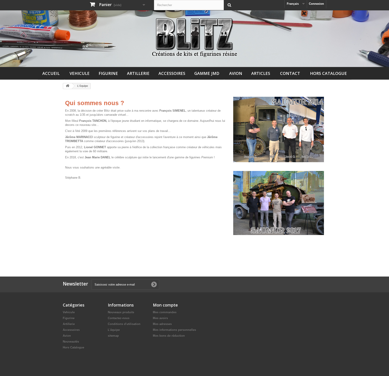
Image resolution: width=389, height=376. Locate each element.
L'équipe (114, 330)
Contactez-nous (118, 318)
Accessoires (171, 73)
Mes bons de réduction (169, 335)
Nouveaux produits (121, 312)
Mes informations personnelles (174, 330)
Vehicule (80, 73)
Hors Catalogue (328, 73)
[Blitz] (194, 36)
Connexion (316, 3)
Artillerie (138, 73)
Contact (290, 73)
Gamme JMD (206, 73)
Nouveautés (71, 341)
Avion (235, 73)
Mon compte (165, 305)
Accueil (51, 73)
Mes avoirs (160, 318)
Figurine (108, 73)
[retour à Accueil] (67, 86)
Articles (260, 73)
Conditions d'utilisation (124, 324)
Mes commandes (164, 312)
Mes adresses (162, 324)
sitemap (113, 335)
